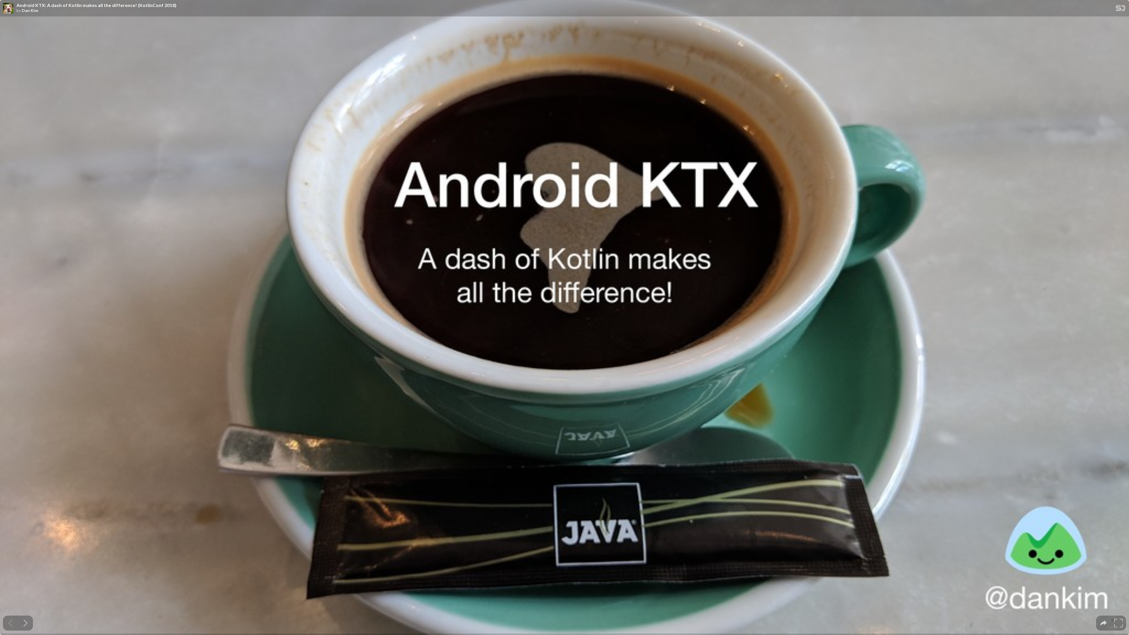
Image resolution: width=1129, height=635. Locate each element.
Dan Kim (30, 11)
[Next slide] (25, 623)
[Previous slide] (10, 623)
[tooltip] (1103, 623)
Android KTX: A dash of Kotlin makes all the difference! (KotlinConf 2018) (96, 5)
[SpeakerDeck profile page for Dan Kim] (8, 8)
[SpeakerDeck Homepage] (1120, 9)
